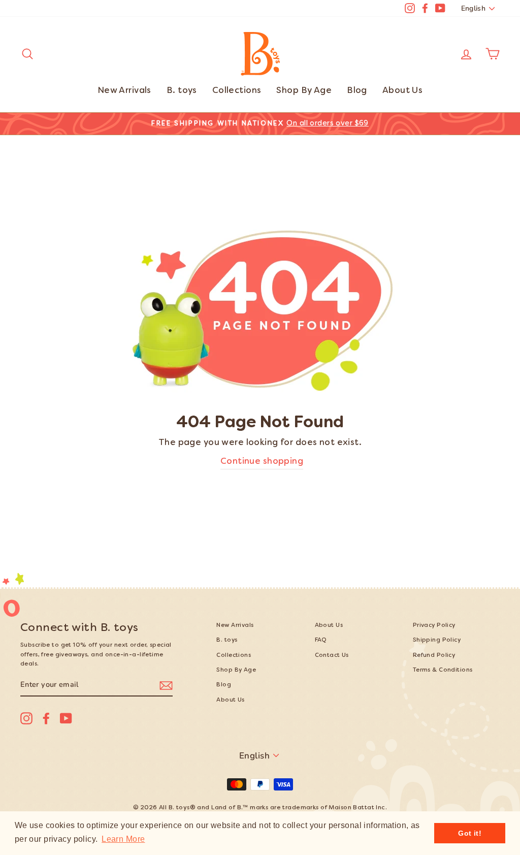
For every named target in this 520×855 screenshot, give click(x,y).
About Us (402, 91)
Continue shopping (261, 462)
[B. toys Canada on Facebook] (46, 718)
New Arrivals (124, 91)
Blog (357, 91)
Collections (237, 91)
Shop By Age (304, 91)
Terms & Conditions (443, 670)
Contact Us (332, 655)
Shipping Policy (437, 640)
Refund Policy (434, 655)
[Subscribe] (166, 685)
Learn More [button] (123, 839)
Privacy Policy (434, 625)
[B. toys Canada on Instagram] (26, 718)
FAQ (321, 640)
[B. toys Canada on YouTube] (66, 718)
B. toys (182, 91)
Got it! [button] (469, 833)
